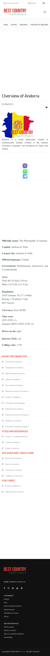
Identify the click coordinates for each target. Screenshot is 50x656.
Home (5, 25)
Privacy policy (9, 627)
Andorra (23, 25)
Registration (32, 3)
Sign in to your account (10, 3)
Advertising (8, 637)
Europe (14, 25)
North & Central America (13, 606)
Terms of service (10, 630)
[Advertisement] (25, 59)
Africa (6, 616)
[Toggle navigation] (44, 12)
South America (9, 610)
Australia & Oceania (11, 613)
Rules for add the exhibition (14, 634)
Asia (5, 603)
